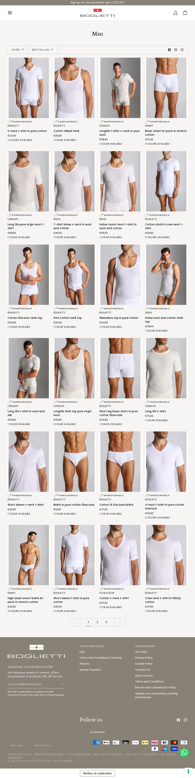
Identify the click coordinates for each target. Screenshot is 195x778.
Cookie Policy (144, 664)
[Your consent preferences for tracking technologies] (188, 771)
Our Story (141, 652)
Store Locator (144, 676)
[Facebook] (178, 720)
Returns (84, 664)
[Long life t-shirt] (166, 368)
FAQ (82, 652)
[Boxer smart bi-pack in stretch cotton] (166, 88)
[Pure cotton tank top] (75, 275)
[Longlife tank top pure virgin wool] (75, 368)
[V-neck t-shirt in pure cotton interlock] (166, 461)
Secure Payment (90, 670)
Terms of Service (48, 695)
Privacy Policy (26, 695)
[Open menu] (12, 12)
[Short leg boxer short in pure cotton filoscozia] (120, 368)
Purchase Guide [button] (92, 646)
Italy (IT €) (42, 745)
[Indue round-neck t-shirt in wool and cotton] (120, 181)
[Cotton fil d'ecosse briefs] (120, 461)
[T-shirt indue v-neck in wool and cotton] (75, 181)
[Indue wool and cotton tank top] (166, 275)
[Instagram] (185, 720)
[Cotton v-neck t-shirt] (120, 555)
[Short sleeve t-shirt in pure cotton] (75, 555)
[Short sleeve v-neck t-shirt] (29, 461)
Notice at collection (97, 773)
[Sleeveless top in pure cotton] (120, 275)
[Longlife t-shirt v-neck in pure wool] (120, 88)
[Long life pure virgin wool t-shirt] (29, 181)
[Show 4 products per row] (183, 50)
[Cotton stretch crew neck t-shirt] (166, 181)
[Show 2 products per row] (169, 50)
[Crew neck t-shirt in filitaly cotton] (166, 555)
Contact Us (142, 670)
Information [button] (145, 646)
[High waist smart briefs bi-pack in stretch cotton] (29, 555)
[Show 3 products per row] (176, 50)
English (17, 745)
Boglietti (17, 754)
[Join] (61, 684)
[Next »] (120, 622)
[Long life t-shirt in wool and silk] (29, 368)
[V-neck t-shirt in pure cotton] (29, 88)
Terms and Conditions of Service (101, 658)
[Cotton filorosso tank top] (29, 275)
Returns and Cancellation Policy (155, 687)
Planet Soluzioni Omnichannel (49, 761)
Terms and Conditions (149, 681)
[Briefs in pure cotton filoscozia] (75, 461)
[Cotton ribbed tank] (75, 88)
